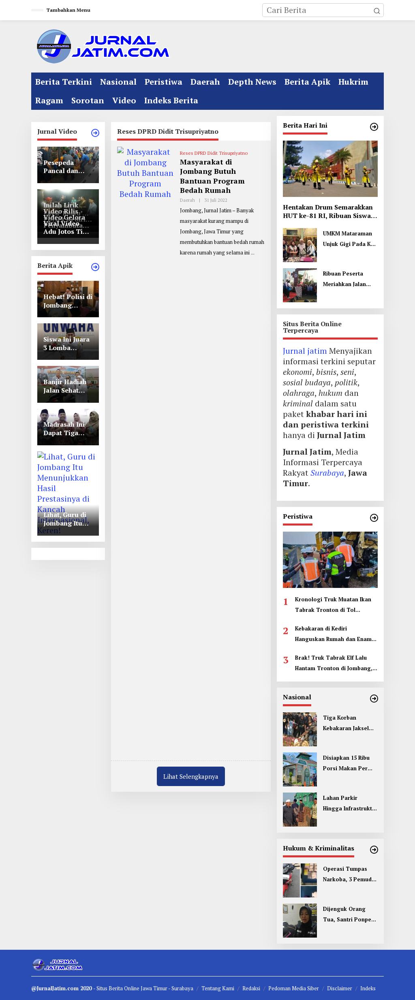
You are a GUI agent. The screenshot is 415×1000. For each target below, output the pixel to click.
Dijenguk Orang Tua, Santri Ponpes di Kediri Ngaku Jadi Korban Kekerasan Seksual (349, 915)
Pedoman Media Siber (293, 988)
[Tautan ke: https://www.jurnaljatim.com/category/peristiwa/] (374, 518)
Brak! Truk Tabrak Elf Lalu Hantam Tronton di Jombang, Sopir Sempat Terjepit (333, 663)
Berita (116, 988)
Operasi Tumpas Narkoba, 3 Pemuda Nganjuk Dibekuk (349, 875)
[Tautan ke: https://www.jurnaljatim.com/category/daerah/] (374, 127)
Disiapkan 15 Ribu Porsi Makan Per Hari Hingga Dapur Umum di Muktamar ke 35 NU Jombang (349, 764)
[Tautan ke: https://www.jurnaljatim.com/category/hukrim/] (374, 850)
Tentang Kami (217, 988)
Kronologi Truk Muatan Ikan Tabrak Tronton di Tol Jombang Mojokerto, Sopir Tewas (333, 605)
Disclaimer (339, 988)
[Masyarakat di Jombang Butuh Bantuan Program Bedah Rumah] (253, 253)
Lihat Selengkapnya (190, 776)
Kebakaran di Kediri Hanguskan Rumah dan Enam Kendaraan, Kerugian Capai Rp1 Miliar (333, 634)
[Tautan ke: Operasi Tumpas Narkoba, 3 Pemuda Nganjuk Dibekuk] (300, 879)
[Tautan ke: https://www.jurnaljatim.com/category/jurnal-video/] (95, 133)
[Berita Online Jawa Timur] (102, 45)
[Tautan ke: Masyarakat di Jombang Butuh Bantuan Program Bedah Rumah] (145, 449)
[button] (377, 10)
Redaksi (251, 988)
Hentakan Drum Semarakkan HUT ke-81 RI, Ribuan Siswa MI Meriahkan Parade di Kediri (328, 211)
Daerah (187, 200)
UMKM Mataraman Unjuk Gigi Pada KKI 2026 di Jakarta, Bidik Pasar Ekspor (349, 239)
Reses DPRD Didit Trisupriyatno (214, 153)
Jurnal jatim (305, 350)
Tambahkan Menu (68, 10)
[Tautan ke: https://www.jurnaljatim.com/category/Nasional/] (374, 698)
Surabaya (327, 472)
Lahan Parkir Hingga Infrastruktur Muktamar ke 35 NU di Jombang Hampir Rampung (350, 804)
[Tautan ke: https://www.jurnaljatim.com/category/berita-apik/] (95, 267)
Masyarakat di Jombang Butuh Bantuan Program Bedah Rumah (212, 176)
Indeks (368, 988)
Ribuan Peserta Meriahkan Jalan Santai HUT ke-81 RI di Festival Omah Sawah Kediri (349, 279)
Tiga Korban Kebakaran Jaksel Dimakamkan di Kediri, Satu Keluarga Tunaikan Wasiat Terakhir (348, 723)
